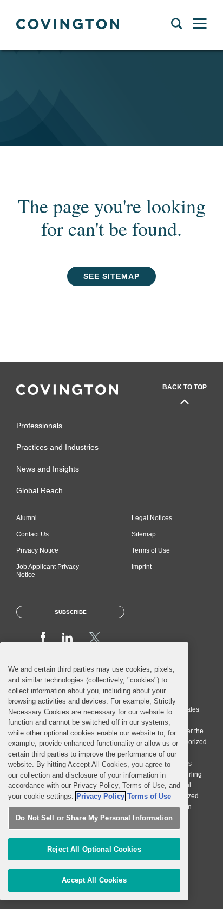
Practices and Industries (57, 447)
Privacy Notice (37, 550)
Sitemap (144, 534)
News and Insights (47, 469)
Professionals (39, 425)
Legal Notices (152, 518)
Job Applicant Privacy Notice (47, 571)
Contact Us (32, 534)
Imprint (142, 566)
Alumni (26, 518)
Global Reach (39, 490)
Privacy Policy (100, 796)
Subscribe (71, 612)
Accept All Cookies (94, 880)
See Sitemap (111, 276)
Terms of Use (151, 550)
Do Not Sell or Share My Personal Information (94, 818)
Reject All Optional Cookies (94, 849)
